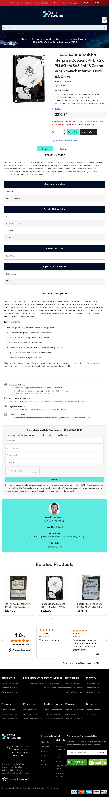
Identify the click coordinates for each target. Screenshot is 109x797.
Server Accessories (10, 719)
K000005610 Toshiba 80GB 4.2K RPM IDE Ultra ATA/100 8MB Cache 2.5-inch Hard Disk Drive (53, 605)
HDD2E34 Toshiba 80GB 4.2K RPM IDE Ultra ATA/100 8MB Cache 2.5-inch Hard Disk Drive (90, 605)
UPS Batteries (91, 714)
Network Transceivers (74, 692)
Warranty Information (61, 774)
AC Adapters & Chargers (54, 687)
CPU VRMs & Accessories (33, 719)
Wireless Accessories (73, 719)
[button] (3, 10)
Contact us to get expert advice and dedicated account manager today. (54, 536)
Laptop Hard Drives (10, 687)
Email (60, 527)
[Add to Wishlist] (44, 56)
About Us (45, 742)
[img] (19, 640)
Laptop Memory (92, 687)
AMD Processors (30, 714)
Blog (43, 760)
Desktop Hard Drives (10, 692)
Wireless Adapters (72, 714)
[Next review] (106, 641)
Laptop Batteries (93, 709)
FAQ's (43, 755)
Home (24, 39)
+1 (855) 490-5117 (91, 3)
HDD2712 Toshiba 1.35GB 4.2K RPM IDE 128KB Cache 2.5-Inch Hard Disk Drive (17, 605)
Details (45, 149)
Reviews (63, 149)
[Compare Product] (44, 63)
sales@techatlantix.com (20, 773)
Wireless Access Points (74, 709)
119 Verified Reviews (20, 645)
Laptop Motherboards (53, 714)
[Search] (104, 27)
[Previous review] (3, 641)
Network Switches (72, 683)
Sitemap (44, 764)
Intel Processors (29, 709)
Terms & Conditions (60, 748)
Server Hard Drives (74, 39)
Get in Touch (54, 533)
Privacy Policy (42, 491)
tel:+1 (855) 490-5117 (85, 124)
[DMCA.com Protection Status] (97, 762)
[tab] (45, 149)
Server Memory (92, 683)
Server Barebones (9, 714)
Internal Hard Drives (53, 39)
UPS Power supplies (52, 683)
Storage (35, 39)
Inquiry (44, 751)
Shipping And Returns (61, 767)
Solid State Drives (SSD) (33, 683)
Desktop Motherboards (53, 719)
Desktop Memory (93, 692)
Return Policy (61, 761)
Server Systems (8, 709)
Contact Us (45, 746)
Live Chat (51, 527)
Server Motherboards (53, 709)
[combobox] (54, 27)
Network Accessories (73, 687)
